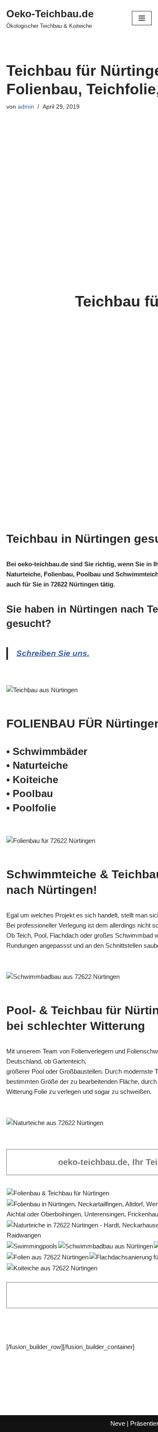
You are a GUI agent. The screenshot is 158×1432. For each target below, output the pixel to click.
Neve (117, 1423)
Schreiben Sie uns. (52, 653)
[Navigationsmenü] (142, 18)
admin (26, 107)
